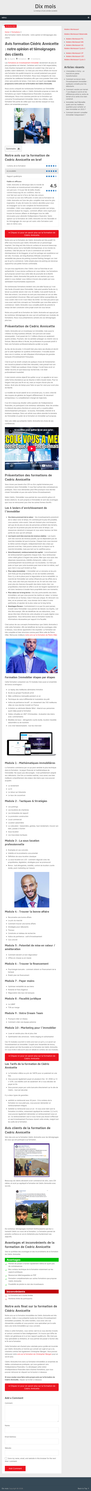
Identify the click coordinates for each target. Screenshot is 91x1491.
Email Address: (10, 1437)
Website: (8, 1448)
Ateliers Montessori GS (74, 45)
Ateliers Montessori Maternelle (75, 34)
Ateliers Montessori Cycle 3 (74, 59)
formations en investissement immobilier (23, 63)
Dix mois (45, 6)
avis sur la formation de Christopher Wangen (34, 1354)
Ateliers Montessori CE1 (75, 56)
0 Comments (35, 59)
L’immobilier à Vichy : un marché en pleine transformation (75, 73)
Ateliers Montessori (71, 29)
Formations (15, 32)
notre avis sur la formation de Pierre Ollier (41, 635)
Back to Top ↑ (83, 1488)
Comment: (9, 1403)
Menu (4, 18)
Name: (7, 1425)
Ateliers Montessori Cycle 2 (74, 48)
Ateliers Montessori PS (74, 39)
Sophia (12, 59)
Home (7, 32)
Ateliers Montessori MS (75, 42)
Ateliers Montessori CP (74, 53)
